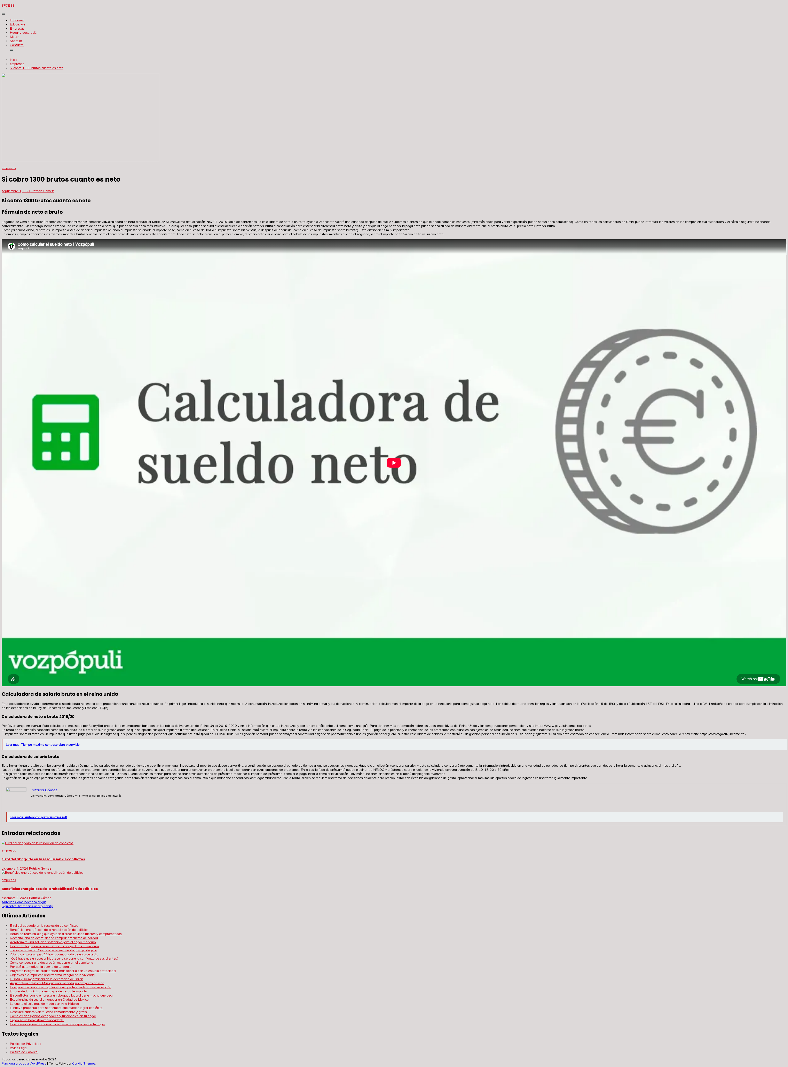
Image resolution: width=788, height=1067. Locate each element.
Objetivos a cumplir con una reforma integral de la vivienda (52, 975)
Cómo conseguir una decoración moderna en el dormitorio (51, 962)
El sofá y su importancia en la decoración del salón (46, 979)
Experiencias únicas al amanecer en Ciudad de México (49, 999)
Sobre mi (16, 41)
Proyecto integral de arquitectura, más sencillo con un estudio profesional (63, 971)
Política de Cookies (24, 1052)
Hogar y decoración (24, 32)
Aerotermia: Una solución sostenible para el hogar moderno (53, 942)
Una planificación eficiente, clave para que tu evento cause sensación (60, 987)
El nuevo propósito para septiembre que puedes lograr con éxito (56, 1008)
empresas (9, 168)
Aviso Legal (18, 1048)
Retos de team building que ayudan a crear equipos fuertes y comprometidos (66, 934)
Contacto (17, 45)
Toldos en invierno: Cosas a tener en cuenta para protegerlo (53, 950)
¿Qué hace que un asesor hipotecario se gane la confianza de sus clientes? (64, 958)
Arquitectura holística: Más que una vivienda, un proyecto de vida (57, 983)
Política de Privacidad (25, 1044)
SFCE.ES (8, 5)
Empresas (17, 28)
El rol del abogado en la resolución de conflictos (43, 859)
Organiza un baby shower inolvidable (37, 1020)
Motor (14, 37)
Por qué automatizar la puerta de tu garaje (40, 966)
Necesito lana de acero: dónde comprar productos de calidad (54, 938)
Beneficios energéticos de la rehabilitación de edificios (50, 888)
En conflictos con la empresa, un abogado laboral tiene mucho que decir (61, 995)
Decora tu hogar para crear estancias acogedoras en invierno (54, 946)
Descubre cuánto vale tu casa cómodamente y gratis (48, 1012)
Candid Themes (83, 1063)
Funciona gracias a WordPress (24, 1063)
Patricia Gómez (42, 191)
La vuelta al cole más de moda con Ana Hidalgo (44, 1003)
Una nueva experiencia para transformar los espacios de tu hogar (57, 1024)
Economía (17, 20)
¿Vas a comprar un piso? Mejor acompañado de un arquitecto (54, 954)
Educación (17, 24)
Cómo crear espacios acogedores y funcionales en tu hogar (53, 1016)
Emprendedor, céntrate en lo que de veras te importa (48, 991)
